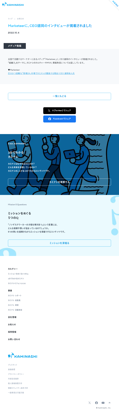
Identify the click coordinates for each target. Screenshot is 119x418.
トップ (10, 19)
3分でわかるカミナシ (16, 279)
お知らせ (20, 19)
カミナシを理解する (59, 182)
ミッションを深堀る (59, 243)
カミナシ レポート (14, 296)
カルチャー (13, 269)
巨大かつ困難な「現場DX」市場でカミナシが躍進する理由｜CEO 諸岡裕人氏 (41, 73)
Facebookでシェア (62, 119)
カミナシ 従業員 (14, 300)
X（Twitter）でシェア (61, 110)
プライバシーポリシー (16, 374)
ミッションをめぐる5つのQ (18, 274)
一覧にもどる (59, 96)
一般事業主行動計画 (16, 393)
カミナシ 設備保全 (15, 310)
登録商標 (11, 370)
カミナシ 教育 (13, 305)
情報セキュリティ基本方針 (18, 388)
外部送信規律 (13, 379)
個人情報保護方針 (15, 383)
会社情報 (12, 317)
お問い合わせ (14, 339)
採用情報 (12, 332)
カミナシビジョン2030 (17, 283)
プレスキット (12, 365)
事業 (10, 290)
